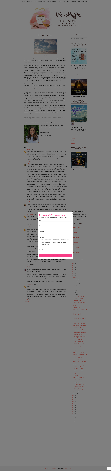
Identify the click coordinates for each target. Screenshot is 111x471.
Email (40, 220)
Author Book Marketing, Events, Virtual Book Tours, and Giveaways (55, 239)
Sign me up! (55, 255)
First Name (41, 225)
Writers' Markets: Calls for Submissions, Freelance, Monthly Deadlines (55, 246)
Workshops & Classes (45, 244)
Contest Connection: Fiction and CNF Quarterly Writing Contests (54, 241)
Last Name (41, 231)
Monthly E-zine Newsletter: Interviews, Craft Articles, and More (53, 242)
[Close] (72, 213)
